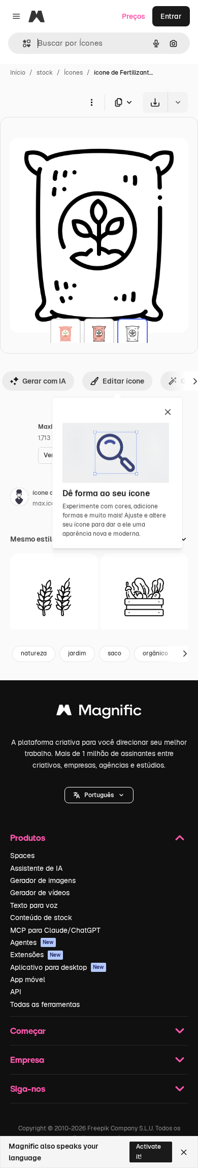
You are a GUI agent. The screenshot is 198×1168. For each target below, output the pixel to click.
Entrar (171, 16)
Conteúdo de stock (41, 917)
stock (45, 73)
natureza (34, 653)
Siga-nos (27, 1088)
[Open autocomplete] (23, 43)
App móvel (27, 979)
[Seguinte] (185, 654)
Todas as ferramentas (45, 1004)
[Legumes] (144, 597)
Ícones (73, 73)
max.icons (46, 503)
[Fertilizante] (65, 334)
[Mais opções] (91, 102)
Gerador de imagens (43, 880)
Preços (133, 16)
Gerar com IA (44, 381)
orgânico (155, 653)
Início (17, 73)
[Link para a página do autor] (19, 498)
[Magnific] (99, 712)
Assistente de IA (36, 868)
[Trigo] (54, 597)
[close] (167, 412)
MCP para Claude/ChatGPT (55, 930)
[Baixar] (155, 102)
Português (99, 795)
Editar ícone (123, 381)
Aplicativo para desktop (57, 967)
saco (114, 653)
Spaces (22, 855)
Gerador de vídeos (40, 892)
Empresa (27, 1059)
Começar (28, 1030)
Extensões (35, 954)
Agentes (32, 942)
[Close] (183, 1152)
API (15, 991)
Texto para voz (34, 905)
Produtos (27, 837)
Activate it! (148, 1151)
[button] (99, 795)
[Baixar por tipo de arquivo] (124, 102)
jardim (77, 653)
